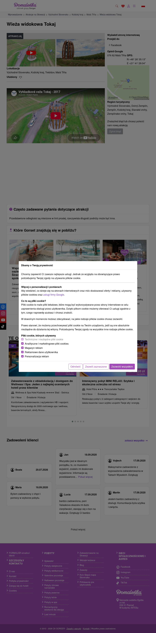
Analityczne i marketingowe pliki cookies (47, 343)
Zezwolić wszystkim (122, 366)
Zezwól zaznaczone (96, 366)
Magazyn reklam (34, 348)
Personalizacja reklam (37, 356)
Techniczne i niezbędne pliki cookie (44, 339)
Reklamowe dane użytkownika (41, 352)
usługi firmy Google (53, 294)
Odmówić (75, 366)
